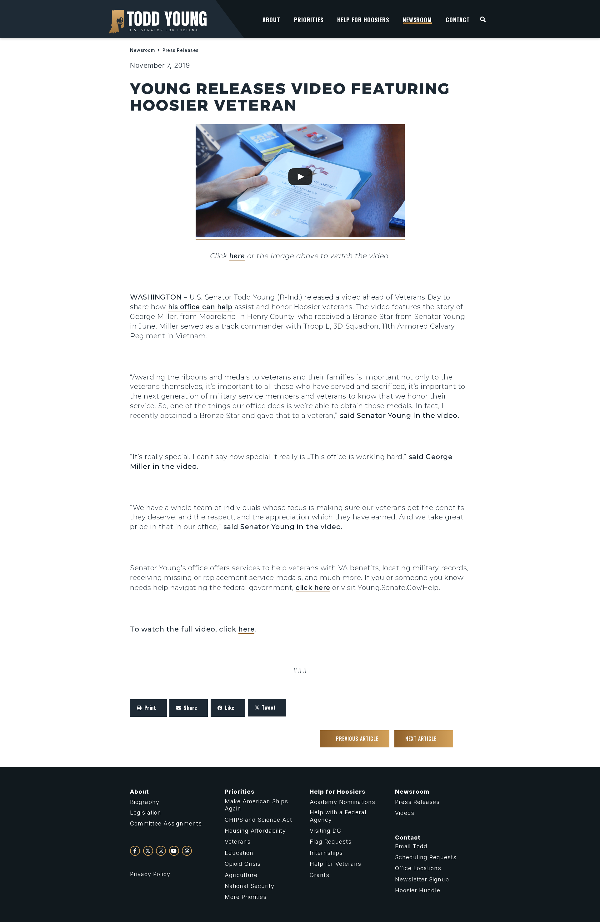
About (139, 791)
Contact (408, 837)
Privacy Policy (150, 874)
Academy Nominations (342, 802)
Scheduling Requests (426, 857)
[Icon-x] (148, 851)
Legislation (145, 812)
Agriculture (241, 875)
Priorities (240, 791)
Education (239, 853)
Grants (319, 875)
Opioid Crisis (243, 863)
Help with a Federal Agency (338, 816)
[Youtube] (174, 851)
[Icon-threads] (187, 851)
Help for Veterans (335, 863)
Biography (144, 802)
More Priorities (246, 897)
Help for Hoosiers (338, 791)
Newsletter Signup (422, 879)
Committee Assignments (166, 823)
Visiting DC (325, 830)
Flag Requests (331, 841)
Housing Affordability (255, 830)
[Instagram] (161, 851)
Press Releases (180, 50)
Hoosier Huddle (417, 890)
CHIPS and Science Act (258, 819)
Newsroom (142, 50)
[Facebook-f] (135, 851)
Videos (404, 813)
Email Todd (411, 846)
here (237, 256)
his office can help (200, 307)
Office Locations (418, 868)
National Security (249, 886)
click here (313, 587)
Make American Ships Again (256, 805)
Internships (326, 853)
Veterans (238, 841)
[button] (148, 708)
